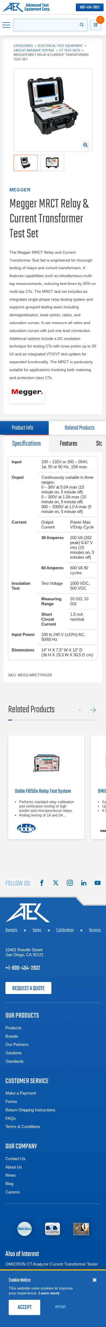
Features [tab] (68, 443)
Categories (23, 45)
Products (13, 1027)
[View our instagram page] (70, 883)
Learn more (49, 1293)
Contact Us (15, 1158)
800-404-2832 (89, 7)
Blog (9, 1183)
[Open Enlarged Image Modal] (85, 145)
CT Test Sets (69, 50)
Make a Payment (20, 1093)
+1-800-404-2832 (22, 968)
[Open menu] (6, 25)
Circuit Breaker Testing (34, 50)
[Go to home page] (26, 7)
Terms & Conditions (22, 1126)
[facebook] (42, 883)
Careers (12, 1192)
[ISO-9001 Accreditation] (81, 1229)
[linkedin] (84, 883)
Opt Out (60, 1307)
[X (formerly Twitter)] (56, 883)
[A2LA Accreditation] (53, 1229)
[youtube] (98, 883)
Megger (20, 190)
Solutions (13, 1053)
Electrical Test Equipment (60, 45)
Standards (14, 1061)
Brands (11, 1036)
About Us (13, 1167)
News (10, 1175)
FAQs (10, 1118)
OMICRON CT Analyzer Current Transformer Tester (51, 1264)
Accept (25, 1307)
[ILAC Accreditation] (24, 1228)
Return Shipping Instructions (30, 1110)
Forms (11, 1101)
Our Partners (17, 1044)
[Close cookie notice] (94, 1279)
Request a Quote (28, 988)
